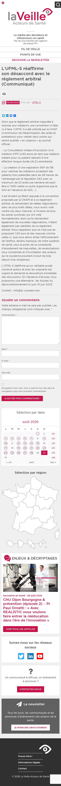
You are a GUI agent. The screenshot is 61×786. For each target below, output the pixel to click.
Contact (22, 768)
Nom (5, 349)
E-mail (5, 361)
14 (31, 443)
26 (18, 453)
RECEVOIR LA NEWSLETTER (30, 60)
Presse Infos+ (25, 756)
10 (6, 443)
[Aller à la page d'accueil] (30, 16)
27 (25, 453)
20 (25, 448)
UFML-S (36, 102)
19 (19, 448)
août (31, 462)
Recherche (58, 5)
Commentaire (9, 315)
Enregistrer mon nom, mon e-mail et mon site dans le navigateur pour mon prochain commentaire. (28, 389)
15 (38, 443)
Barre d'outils (3, 3)
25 (12, 453)
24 (5, 453)
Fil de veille (30, 49)
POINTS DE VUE (30, 54)
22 (37, 448)
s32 (53, 438)
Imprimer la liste (4, 93)
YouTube (40, 656)
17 (6, 448)
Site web (6, 372)
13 (25, 443)
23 (44, 448)
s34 (53, 448)
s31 (53, 434)
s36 (53, 457)
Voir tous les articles (20, 629)
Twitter (21, 656)
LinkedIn (30, 656)
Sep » (53, 462)
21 (31, 448)
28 (31, 453)
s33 (53, 443)
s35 (53, 453)
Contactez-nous (30, 689)
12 (19, 443)
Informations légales (29, 762)
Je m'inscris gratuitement (30, 727)
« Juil (8, 462)
